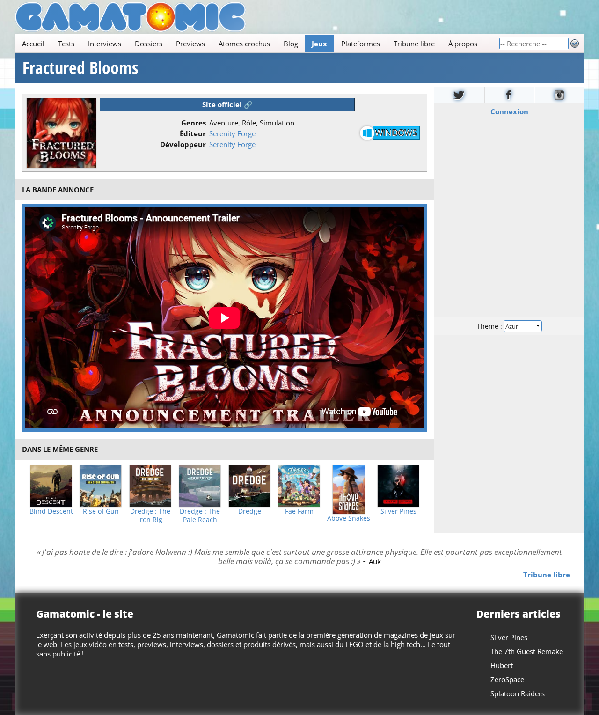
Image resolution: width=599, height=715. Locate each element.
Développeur (183, 144)
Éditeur (193, 133)
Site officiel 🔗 (227, 104)
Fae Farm (299, 511)
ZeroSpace (507, 679)
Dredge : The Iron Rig (150, 515)
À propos (462, 43)
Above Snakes (348, 518)
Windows (396, 132)
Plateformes (360, 43)
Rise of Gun (101, 511)
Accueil (33, 43)
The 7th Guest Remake (526, 651)
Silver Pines (398, 511)
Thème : (490, 326)
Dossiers (148, 43)
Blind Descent (51, 511)
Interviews (104, 43)
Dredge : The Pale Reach (200, 515)
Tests (66, 43)
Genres (193, 122)
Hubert (501, 665)
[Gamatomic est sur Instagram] (559, 95)
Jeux (319, 43)
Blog (291, 43)
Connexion (509, 111)
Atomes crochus (244, 43)
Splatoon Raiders (517, 693)
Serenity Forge (232, 133)
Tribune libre (414, 43)
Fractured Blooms (80, 67)
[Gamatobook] (509, 95)
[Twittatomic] (459, 95)
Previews (190, 43)
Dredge (249, 511)
